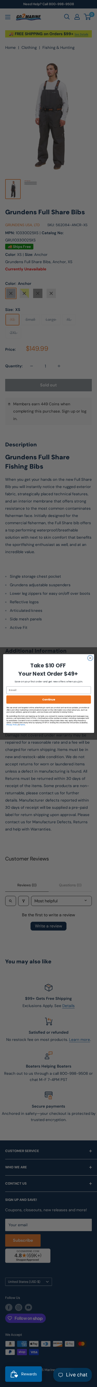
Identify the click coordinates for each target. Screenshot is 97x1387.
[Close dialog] (90, 658)
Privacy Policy (12, 724)
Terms (22, 724)
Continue (48, 700)
